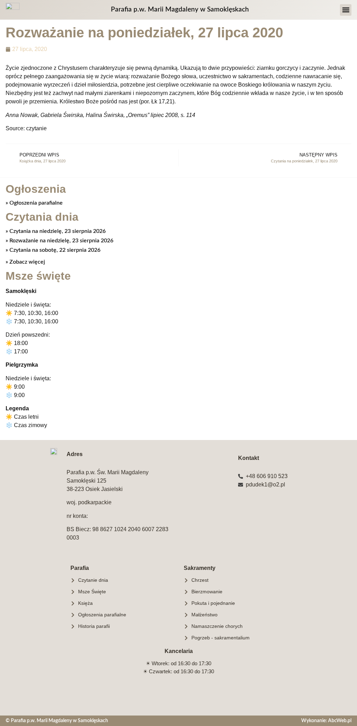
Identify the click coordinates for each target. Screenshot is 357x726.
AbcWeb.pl (339, 720)
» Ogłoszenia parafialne (34, 203)
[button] (345, 10)
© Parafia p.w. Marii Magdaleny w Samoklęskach (57, 720)
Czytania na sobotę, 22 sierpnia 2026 (54, 250)
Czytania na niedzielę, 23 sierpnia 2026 (57, 231)
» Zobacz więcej (25, 262)
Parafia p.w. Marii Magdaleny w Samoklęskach (180, 9)
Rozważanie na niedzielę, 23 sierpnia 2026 (60, 240)
